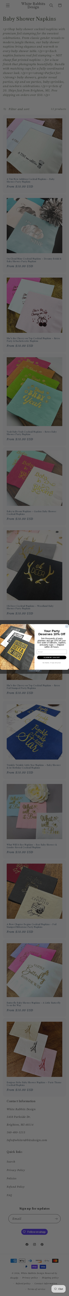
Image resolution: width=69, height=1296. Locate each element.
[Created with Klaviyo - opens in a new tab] (34, 671)
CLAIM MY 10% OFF (52, 657)
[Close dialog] (66, 626)
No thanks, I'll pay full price (52, 662)
